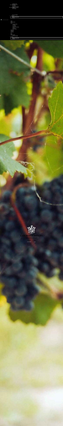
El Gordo (14, 25)
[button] (36, 19)
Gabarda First (15, 24)
